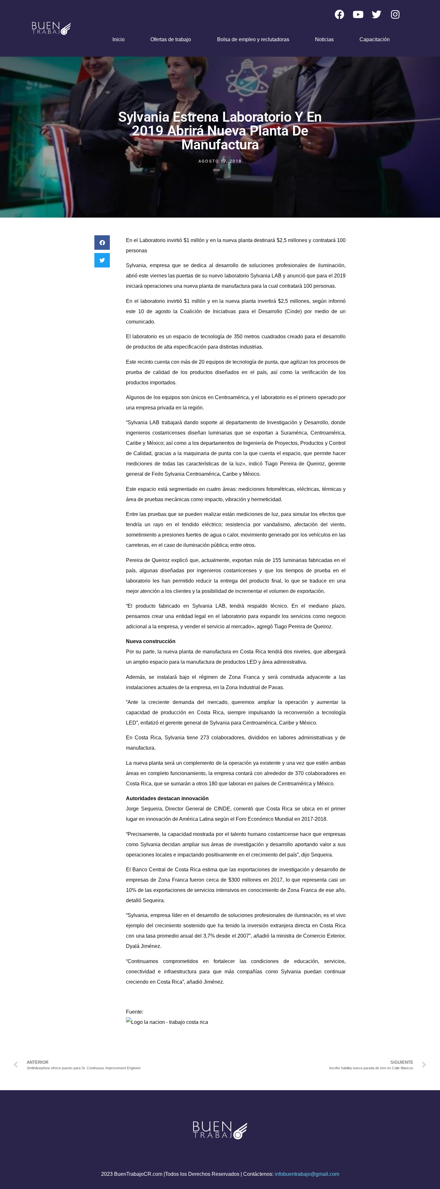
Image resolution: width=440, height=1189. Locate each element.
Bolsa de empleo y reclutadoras (253, 39)
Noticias (324, 39)
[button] (102, 242)
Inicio (118, 39)
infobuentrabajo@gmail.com (307, 1174)
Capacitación (374, 39)
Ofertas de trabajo (170, 39)
